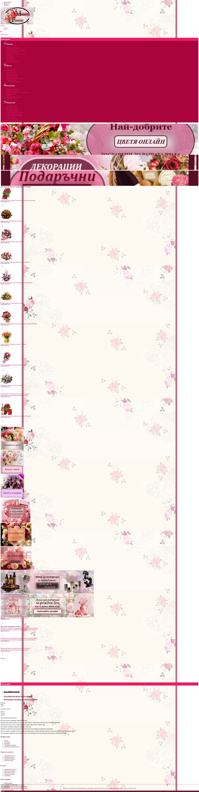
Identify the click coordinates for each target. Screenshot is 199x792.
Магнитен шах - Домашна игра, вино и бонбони (14, 597)
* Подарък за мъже (9, 774)
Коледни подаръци (12, 52)
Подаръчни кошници (13, 111)
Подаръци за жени (12, 107)
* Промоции (7, 775)
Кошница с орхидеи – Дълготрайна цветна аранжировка (17, 282)
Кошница (6, 3)
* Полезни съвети (9, 757)
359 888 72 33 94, (6, 709)
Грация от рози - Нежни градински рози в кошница (15, 262)
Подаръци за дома (12, 106)
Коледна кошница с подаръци (15, 50)
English (5, 29)
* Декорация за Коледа (10, 769)
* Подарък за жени (9, 772)
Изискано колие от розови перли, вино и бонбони (15, 650)
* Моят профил (8, 783)
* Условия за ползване (10, 745)
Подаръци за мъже (12, 109)
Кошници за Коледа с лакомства (16, 49)
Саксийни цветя (11, 80)
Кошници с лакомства (13, 89)
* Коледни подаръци (9, 771)
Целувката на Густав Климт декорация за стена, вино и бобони (18, 639)
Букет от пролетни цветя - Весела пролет (12, 241)
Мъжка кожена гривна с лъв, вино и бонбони (13, 607)
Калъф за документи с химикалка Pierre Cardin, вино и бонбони (19, 629)
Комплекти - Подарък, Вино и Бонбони (18, 92)
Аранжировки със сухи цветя (15, 78)
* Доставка (7, 742)
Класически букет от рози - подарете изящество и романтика (18, 200)
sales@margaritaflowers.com (9, 717)
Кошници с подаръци (13, 91)
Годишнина (10, 57)
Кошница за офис (12, 98)
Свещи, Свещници (12, 118)
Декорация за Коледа (13, 47)
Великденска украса (12, 61)
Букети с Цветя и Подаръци (14, 115)
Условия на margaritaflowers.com (18, 788)
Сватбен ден (10, 58)
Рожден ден (10, 55)
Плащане (6, 5)
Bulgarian (3, 25)
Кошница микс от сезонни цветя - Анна (12, 303)
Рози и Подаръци (12, 75)
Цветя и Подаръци (12, 77)
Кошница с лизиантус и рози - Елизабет (12, 385)
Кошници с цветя (11, 74)
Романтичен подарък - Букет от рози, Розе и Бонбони (16, 416)
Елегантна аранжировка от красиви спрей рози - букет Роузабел (19, 323)
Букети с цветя (11, 72)
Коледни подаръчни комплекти (15, 54)
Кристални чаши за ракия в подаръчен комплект (14, 618)
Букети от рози (11, 69)
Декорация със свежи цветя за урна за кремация (14, 395)
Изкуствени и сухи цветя (14, 120)
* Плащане (7, 743)
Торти (8, 95)
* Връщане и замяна (9, 759)
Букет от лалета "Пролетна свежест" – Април (13, 344)
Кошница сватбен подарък (14, 97)
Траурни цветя (11, 60)
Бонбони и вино (11, 94)
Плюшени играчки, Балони (14, 121)
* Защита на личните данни (11, 746)
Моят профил (7, 2)
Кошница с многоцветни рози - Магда (11, 221)
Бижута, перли (11, 117)
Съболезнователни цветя (14, 81)
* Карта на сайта (8, 760)
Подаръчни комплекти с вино (15, 112)
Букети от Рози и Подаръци (14, 114)
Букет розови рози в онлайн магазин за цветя (13, 364)
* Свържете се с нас (9, 755)
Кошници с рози (11, 70)
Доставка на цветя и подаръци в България (13, 786)
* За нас (6, 740)
